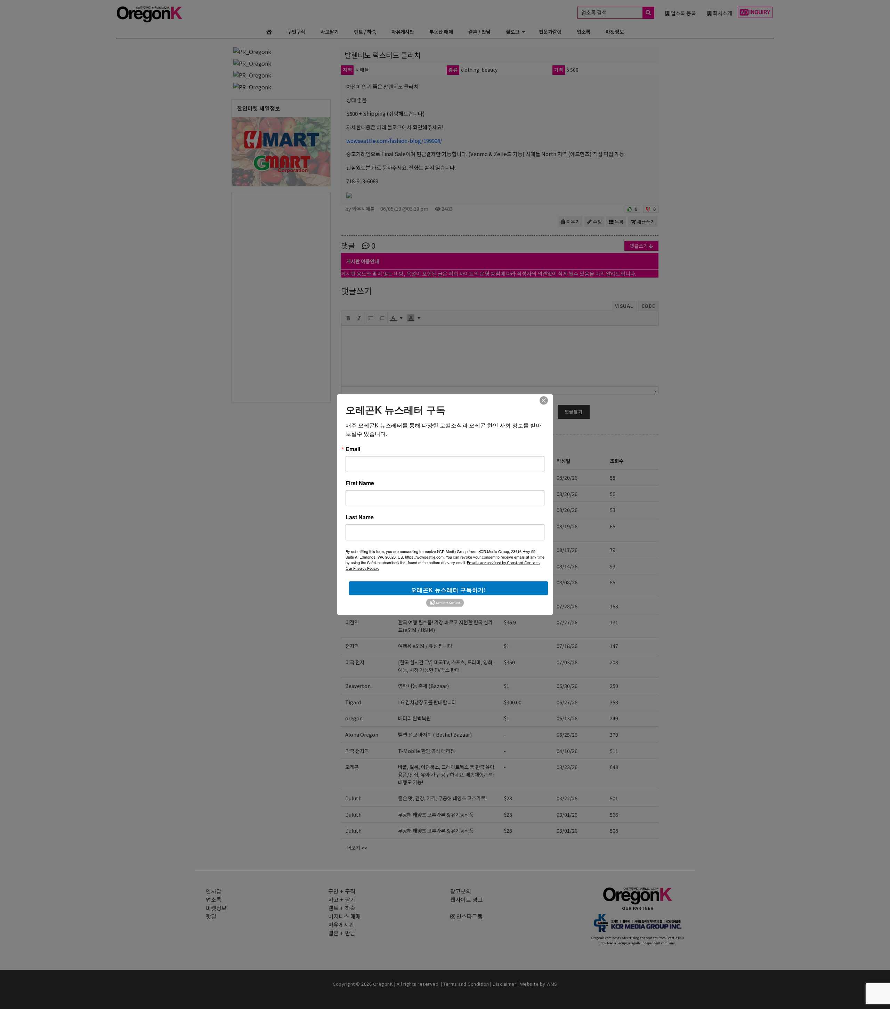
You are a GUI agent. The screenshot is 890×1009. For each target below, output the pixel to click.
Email (353, 449)
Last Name (360, 517)
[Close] (544, 400)
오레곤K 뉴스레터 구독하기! (448, 590)
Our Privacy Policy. (362, 568)
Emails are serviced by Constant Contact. (503, 562)
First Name (360, 483)
